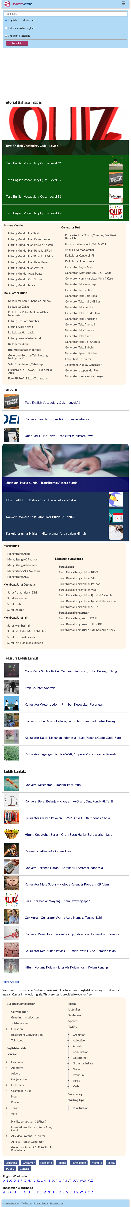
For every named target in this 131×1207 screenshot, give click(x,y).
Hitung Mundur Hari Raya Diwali (28, 262)
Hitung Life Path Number (23, 321)
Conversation (19, 1011)
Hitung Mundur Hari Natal (24, 233)
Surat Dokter (15, 609)
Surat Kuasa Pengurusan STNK (78, 618)
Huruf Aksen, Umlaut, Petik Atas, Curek (31, 1128)
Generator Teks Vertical (79, 307)
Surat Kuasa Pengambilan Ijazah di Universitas (87, 601)
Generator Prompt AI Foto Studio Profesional (32, 1149)
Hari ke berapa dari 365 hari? (28, 1121)
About (29, 1203)
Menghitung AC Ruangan (23, 559)
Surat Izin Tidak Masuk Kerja (25, 642)
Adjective (17, 1067)
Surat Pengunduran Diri (22, 592)
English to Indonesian (21, 20)
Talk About (18, 1040)
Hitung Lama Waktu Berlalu (25, 338)
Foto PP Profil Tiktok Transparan (28, 378)
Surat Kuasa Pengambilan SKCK (78, 607)
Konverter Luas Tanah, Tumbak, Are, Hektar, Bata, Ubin (92, 237)
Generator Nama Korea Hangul (84, 376)
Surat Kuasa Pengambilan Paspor (79, 584)
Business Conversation (21, 1003)
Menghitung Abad (18, 553)
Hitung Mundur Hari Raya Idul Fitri (30, 250)
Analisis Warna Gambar (79, 249)
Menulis (97, 1162)
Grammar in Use (21, 1090)
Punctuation (80, 1108)
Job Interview (19, 1023)
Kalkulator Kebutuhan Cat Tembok (29, 301)
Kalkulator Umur (18, 344)
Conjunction (19, 1079)
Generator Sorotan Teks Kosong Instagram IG (28, 357)
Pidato (62, 1162)
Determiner (18, 1085)
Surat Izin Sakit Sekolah (21, 637)
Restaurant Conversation (27, 1034)
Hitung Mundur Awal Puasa (25, 273)
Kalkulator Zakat (18, 306)
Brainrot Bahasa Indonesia (24, 349)
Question (17, 1029)
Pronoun (16, 1102)
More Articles (10, 981)
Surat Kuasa (66, 566)
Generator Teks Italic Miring (82, 301)
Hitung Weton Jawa (20, 326)
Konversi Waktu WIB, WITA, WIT (85, 244)
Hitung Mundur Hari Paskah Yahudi (30, 239)
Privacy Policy (41, 1203)
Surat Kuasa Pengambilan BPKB (79, 572)
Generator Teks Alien (78, 336)
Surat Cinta (14, 604)
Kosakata (46, 1162)
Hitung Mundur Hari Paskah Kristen (30, 244)
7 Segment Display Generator (83, 364)
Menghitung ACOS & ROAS (24, 571)
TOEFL (72, 1026)
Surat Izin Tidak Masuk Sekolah (26, 631)
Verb (14, 1113)
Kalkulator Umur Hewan (80, 261)
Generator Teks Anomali (80, 324)
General (12, 1054)
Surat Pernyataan (18, 598)
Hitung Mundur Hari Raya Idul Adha (30, 256)
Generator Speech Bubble (81, 353)
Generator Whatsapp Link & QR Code (88, 272)
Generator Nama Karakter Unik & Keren (89, 278)
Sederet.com (11, 1203)
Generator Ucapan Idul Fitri (82, 370)
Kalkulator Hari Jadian (22, 332)
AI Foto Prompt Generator (27, 1141)
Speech (72, 1021)
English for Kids (16, 1048)
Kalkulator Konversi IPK (80, 255)
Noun (14, 1096)
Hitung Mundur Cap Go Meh (25, 279)
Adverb (15, 1073)
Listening (74, 1009)
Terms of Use (56, 1203)
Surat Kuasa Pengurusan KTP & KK (80, 624)
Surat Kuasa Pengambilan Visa (77, 589)
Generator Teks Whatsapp (81, 284)
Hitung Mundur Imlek (21, 285)
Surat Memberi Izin (19, 625)
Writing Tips (76, 1100)
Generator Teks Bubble (79, 347)
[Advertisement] (65, 71)
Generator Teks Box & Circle (82, 341)
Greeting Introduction (25, 1017)
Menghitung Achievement (23, 565)
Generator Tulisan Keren (80, 290)
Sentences (74, 1015)
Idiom (72, 1003)
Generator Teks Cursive (79, 330)
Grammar (17, 1062)
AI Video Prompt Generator (28, 1136)
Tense (14, 1108)
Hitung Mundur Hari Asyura (25, 267)
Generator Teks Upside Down (83, 313)
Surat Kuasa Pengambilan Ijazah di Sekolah (85, 595)
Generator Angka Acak (79, 267)
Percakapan (78, 1162)
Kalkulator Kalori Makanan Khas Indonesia (28, 313)
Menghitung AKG (18, 576)
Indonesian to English (21, 28)
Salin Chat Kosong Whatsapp (26, 364)
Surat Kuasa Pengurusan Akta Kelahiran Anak (87, 630)
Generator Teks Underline (81, 318)
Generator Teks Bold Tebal (81, 295)
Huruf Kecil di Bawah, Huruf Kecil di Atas (30, 371)
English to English (19, 35)
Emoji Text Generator (78, 359)
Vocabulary (75, 1094)
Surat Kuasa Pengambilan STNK (79, 578)
